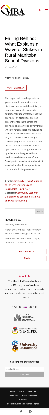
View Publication (15, 87)
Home (12, 391)
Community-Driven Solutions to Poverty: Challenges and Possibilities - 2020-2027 (23, 184)
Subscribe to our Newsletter (24, 362)
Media (27, 258)
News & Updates (29, 395)
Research (32, 391)
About (21, 391)
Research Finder (27, 251)
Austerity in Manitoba (16, 224)
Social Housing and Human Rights (23, 403)
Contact (23, 399)
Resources (13, 395)
